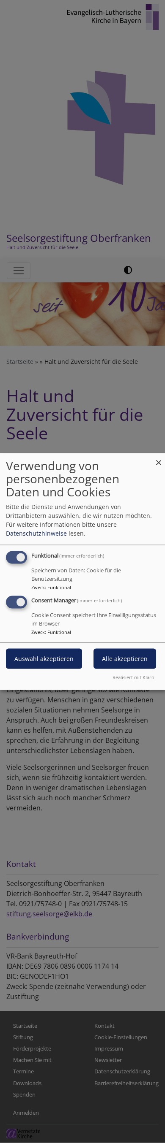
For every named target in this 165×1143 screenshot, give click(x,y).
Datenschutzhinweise (36, 533)
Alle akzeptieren (125, 659)
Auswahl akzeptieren (44, 659)
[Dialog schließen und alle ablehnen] (158, 458)
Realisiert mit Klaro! (134, 677)
